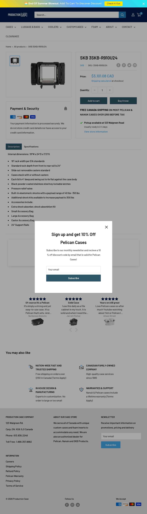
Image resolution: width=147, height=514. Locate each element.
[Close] (106, 226)
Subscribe (73, 278)
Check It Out (114, 3)
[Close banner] (144, 4)
